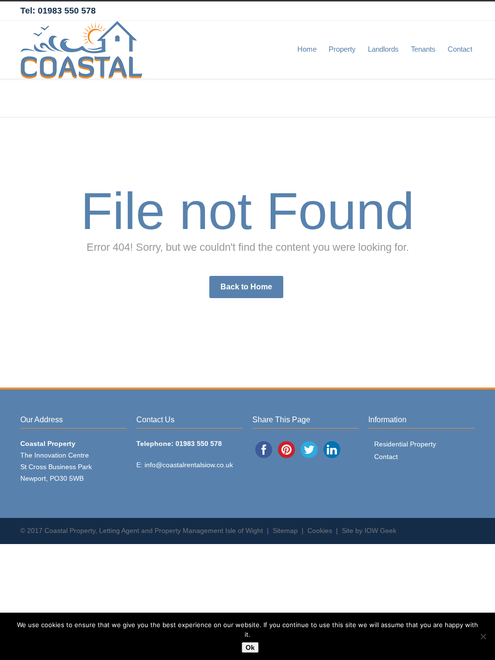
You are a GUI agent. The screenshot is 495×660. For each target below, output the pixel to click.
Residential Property (405, 444)
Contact (460, 49)
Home (307, 49)
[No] (483, 636)
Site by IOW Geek (369, 530)
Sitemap (285, 530)
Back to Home (246, 287)
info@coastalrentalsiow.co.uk (189, 465)
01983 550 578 (67, 10)
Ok (250, 647)
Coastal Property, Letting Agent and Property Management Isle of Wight (153, 530)
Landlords (383, 49)
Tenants (423, 49)
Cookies (319, 530)
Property (342, 49)
